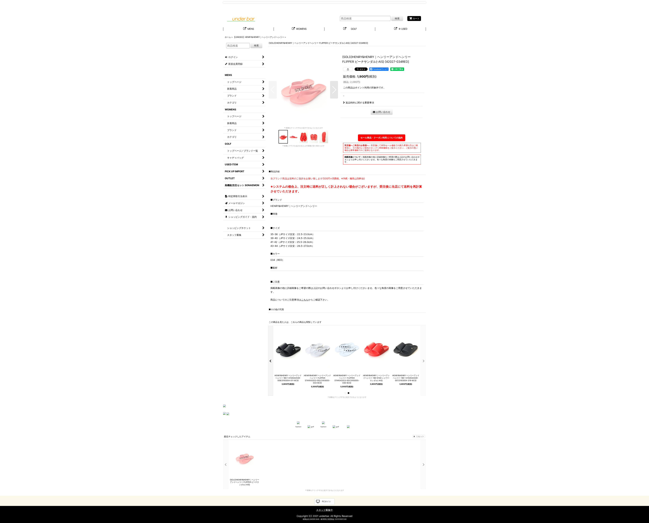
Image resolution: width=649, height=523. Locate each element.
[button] (273, 90)
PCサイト (326, 501)
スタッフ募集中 (324, 509)
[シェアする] (348, 69)
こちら (304, 299)
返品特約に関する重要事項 (360, 102)
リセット (420, 436)
